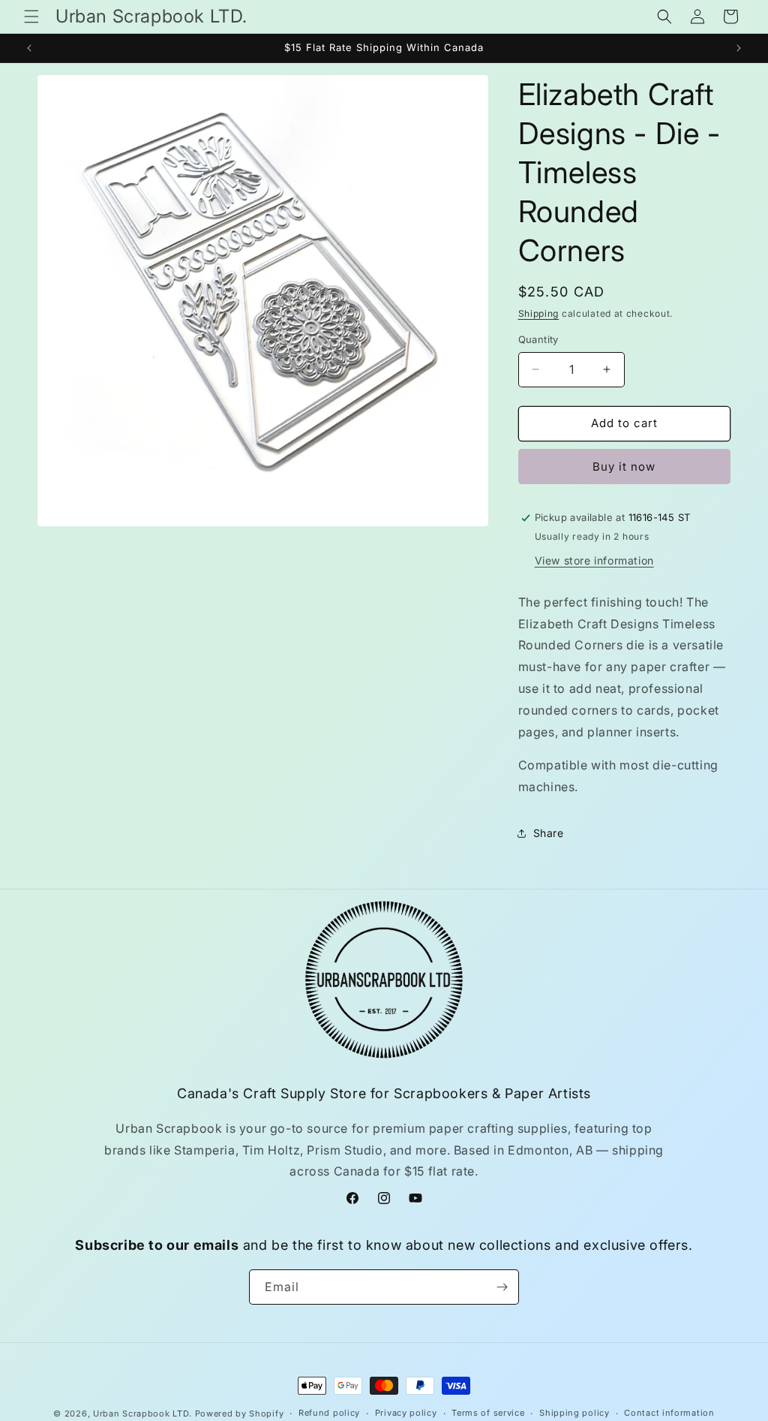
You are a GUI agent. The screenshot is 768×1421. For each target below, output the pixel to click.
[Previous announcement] (29, 48)
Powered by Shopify (239, 1413)
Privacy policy (406, 1412)
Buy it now (624, 466)
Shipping (539, 313)
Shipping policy (574, 1412)
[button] (31, 16)
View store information (594, 560)
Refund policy (329, 1412)
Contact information (669, 1412)
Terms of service (488, 1412)
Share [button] (548, 832)
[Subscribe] (501, 1287)
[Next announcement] (738, 48)
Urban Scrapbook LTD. (142, 1413)
